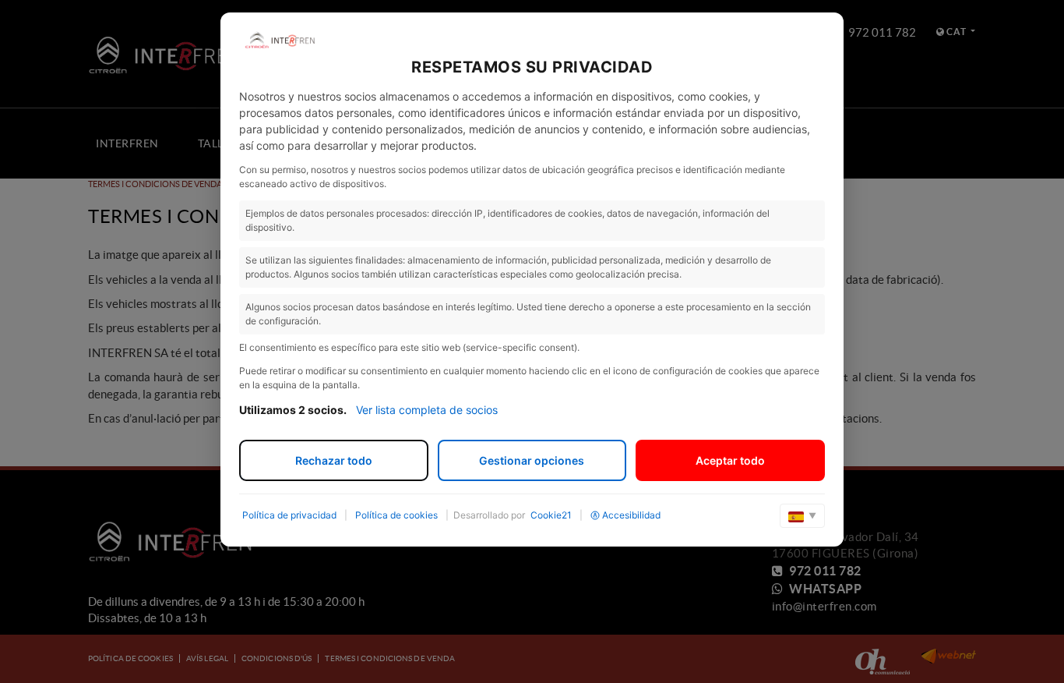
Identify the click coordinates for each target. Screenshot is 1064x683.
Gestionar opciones (531, 460)
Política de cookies (396, 515)
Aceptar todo (730, 460)
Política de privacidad (289, 515)
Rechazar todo (333, 460)
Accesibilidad (631, 515)
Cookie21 (551, 515)
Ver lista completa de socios (427, 409)
